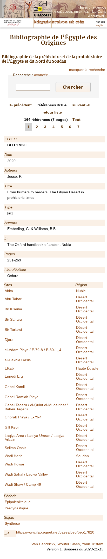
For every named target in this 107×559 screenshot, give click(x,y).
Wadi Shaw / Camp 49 (23, 484)
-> (81, 105)
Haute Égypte (87, 368)
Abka (9, 291)
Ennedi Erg (14, 376)
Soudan (82, 456)
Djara (9, 340)
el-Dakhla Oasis (18, 360)
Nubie (81, 291)
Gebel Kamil (15, 387)
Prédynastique (16, 508)
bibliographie (42, 22)
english (100, 25)
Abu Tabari (13, 299)
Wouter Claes (68, 544)
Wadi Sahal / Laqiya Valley (26, 474)
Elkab (9, 368)
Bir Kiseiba (13, 309)
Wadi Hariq (14, 456)
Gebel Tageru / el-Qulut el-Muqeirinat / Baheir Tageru (36, 407)
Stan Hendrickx (42, 544)
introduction (60, 22)
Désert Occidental (84, 299)
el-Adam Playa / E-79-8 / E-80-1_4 (33, 350)
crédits (80, 22)
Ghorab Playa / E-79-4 (23, 417)
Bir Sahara (13, 319)
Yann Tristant (92, 544)
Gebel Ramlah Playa (21, 397)
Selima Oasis (15, 448)
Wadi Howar (14, 464)
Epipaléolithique (18, 502)
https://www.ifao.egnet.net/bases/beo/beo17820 (55, 532)
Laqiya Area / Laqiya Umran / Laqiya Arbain (34, 437)
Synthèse (12, 523)
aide (71, 22)
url (6, 533)
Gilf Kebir (12, 427)
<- (20, 105)
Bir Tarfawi (13, 329)
